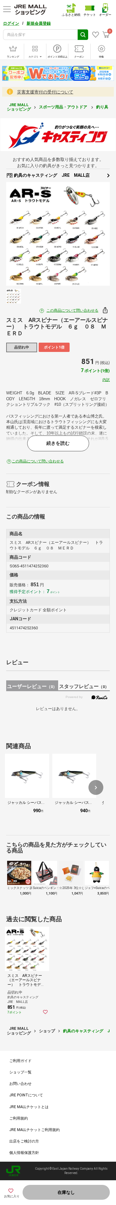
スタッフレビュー (84, 686)
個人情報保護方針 (24, 1153)
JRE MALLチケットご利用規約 (34, 1130)
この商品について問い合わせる (72, 310)
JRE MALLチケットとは (29, 1107)
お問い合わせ (20, 1083)
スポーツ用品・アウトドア (63, 107)
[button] (96, 787)
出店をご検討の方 (24, 1141)
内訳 (106, 380)
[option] (58, 234)
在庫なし (66, 1192)
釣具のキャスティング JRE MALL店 (51, 175)
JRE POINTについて (26, 1095)
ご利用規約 (18, 1118)
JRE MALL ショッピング (19, 106)
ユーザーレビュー (32, 686)
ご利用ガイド (20, 1061)
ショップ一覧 (20, 1072)
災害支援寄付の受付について (45, 91)
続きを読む (58, 443)
